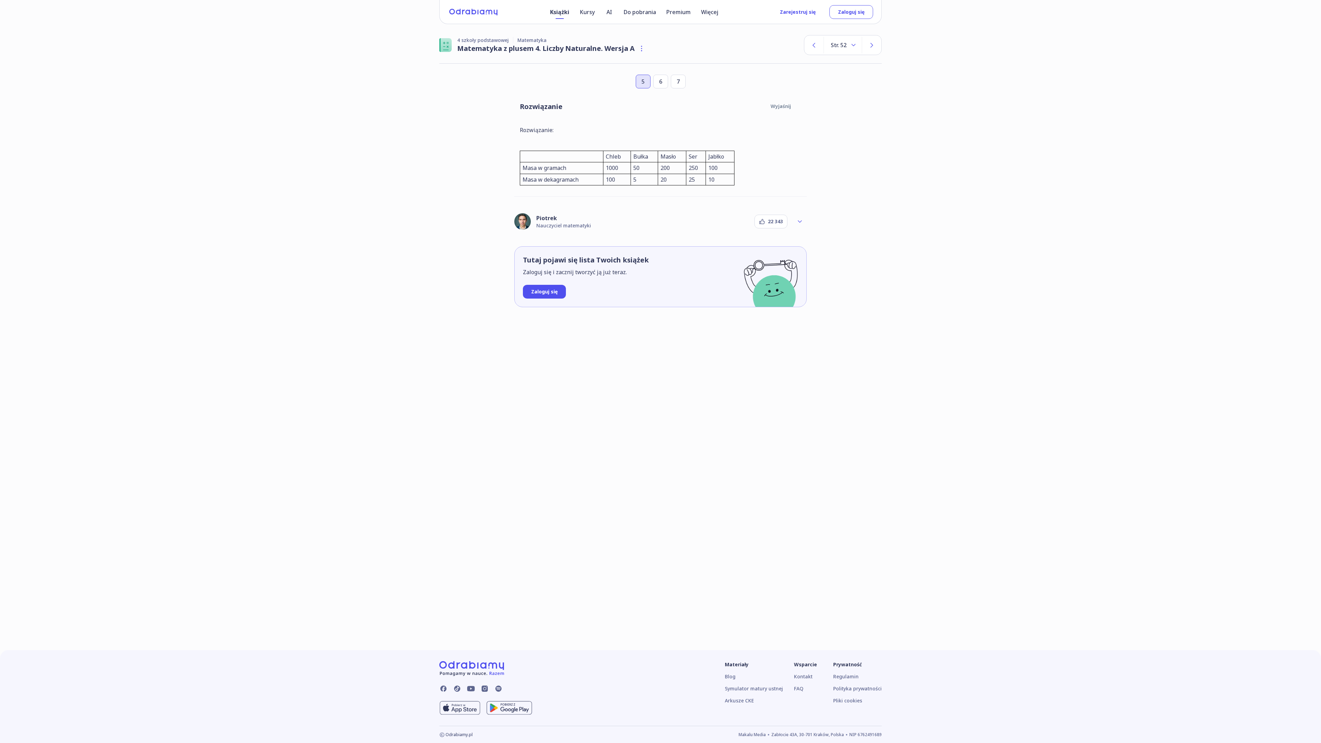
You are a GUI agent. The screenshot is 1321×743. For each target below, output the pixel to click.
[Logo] (473, 12)
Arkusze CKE (739, 700)
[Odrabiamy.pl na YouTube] (471, 689)
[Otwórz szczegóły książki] (641, 48)
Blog (730, 676)
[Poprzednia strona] (814, 45)
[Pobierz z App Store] (460, 708)
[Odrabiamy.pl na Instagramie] (485, 689)
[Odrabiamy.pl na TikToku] (457, 689)
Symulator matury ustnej (754, 688)
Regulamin (846, 676)
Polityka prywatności (857, 688)
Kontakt (803, 676)
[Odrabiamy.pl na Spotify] (498, 689)
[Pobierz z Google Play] (509, 708)
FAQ (798, 688)
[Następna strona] (871, 45)
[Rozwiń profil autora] (800, 221)
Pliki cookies (847, 700)
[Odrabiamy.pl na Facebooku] (443, 689)
